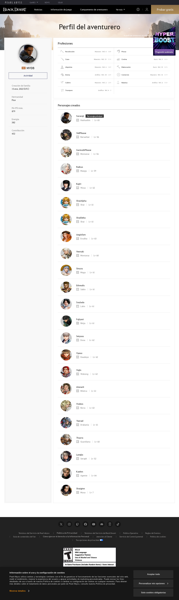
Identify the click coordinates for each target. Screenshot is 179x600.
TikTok (118, 524)
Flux (14, 100)
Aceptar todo (153, 574)
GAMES (33, 2)
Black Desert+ (110, 524)
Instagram (69, 524)
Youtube (93, 524)
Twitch (77, 524)
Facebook (85, 524)
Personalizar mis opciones (152, 583)
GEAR (60, 2)
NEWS (47, 2)
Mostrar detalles (18, 591)
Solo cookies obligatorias (153, 592)
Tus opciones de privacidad (87, 540)
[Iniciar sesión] (146, 9)
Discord (102, 524)
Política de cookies (158, 536)
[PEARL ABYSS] (13, 2)
